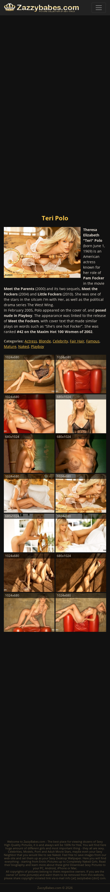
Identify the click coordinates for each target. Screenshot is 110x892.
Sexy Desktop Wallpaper (65, 858)
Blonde (45, 341)
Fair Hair (77, 341)
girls (42, 848)
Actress (31, 341)
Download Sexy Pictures (86, 865)
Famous (93, 341)
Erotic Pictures (48, 861)
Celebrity (60, 341)
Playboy (37, 346)
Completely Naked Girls (82, 861)
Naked (23, 346)
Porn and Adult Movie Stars (53, 851)
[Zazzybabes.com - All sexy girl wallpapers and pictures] (41, 7)
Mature (10, 346)
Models (28, 851)
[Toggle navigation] (99, 8)
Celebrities (15, 851)
